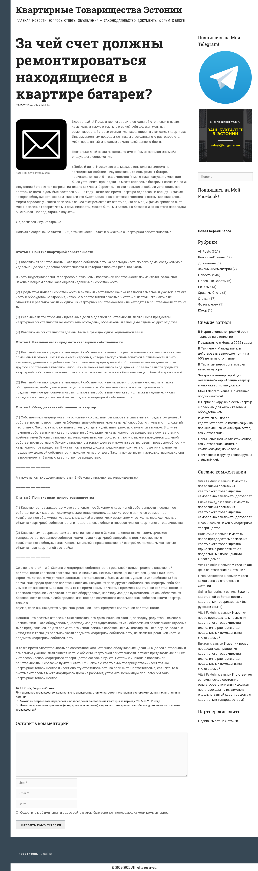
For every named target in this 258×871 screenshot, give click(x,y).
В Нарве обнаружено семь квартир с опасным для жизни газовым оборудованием (225, 407)
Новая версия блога (214, 231)
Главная (23, 20)
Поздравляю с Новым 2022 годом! (225, 343)
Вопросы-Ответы (62, 20)
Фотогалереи (208, 304)
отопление (100, 692)
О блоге (178, 20)
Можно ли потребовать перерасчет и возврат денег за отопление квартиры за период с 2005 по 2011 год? (90, 701)
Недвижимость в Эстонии (218, 721)
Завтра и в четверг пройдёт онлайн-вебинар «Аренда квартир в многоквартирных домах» (224, 380)
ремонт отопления (120, 692)
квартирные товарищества (73, 692)
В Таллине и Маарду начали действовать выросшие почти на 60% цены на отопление (223, 353)
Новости (39, 20)
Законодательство (120, 20)
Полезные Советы (212, 281)
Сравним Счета (209, 293)
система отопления (145, 692)
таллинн (174, 692)
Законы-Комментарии (215, 269)
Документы (147, 20)
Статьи (203, 299)
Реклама (204, 287)
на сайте (34, 854)
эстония (21, 697)
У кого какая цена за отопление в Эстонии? (223, 581)
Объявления (88, 20)
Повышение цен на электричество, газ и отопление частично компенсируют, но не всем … (225, 444)
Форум (164, 20)
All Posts (25, 688)
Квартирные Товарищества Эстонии (99, 9)
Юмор (202, 310)
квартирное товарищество (37, 692)
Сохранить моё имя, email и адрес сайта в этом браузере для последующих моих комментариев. (94, 812)
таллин (163, 692)
